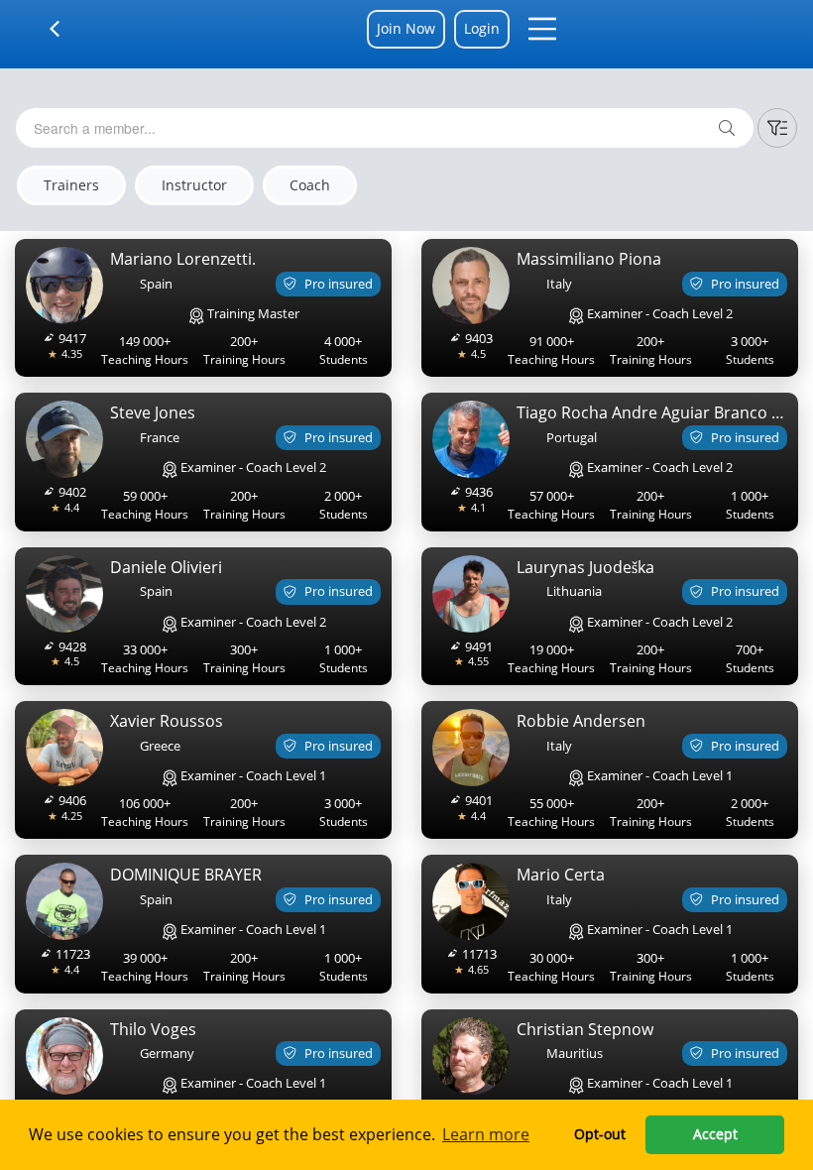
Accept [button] (715, 1133)
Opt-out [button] (600, 1133)
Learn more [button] (485, 1134)
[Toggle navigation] (67, 29)
